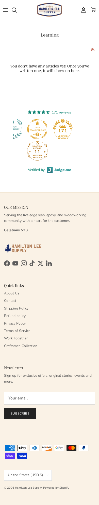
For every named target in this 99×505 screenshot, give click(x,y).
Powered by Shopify (56, 488)
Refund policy (15, 315)
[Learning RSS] (93, 49)
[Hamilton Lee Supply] (49, 10)
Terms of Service (17, 330)
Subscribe (20, 413)
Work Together (16, 338)
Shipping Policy (16, 308)
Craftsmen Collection (20, 345)
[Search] (16, 10)
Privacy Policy (15, 323)
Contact (10, 300)
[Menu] (5, 10)
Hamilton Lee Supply (28, 488)
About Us (11, 293)
